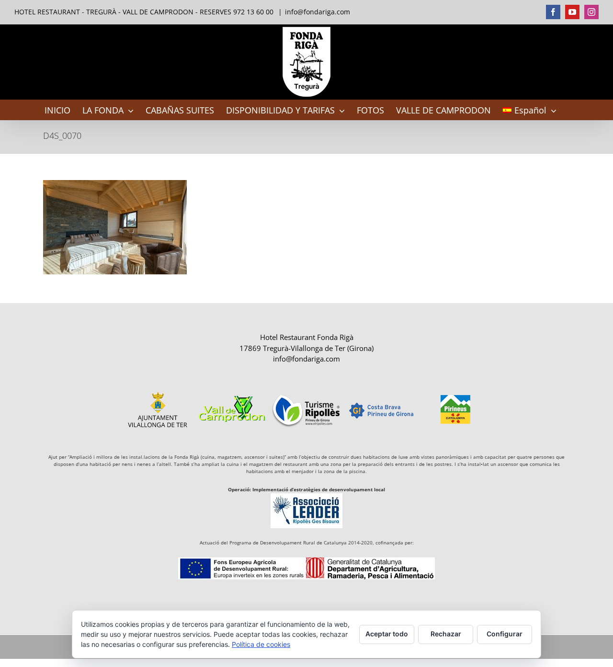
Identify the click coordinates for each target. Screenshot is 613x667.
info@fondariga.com (317, 11)
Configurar (504, 634)
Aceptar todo (386, 634)
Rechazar (446, 634)
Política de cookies (261, 644)
